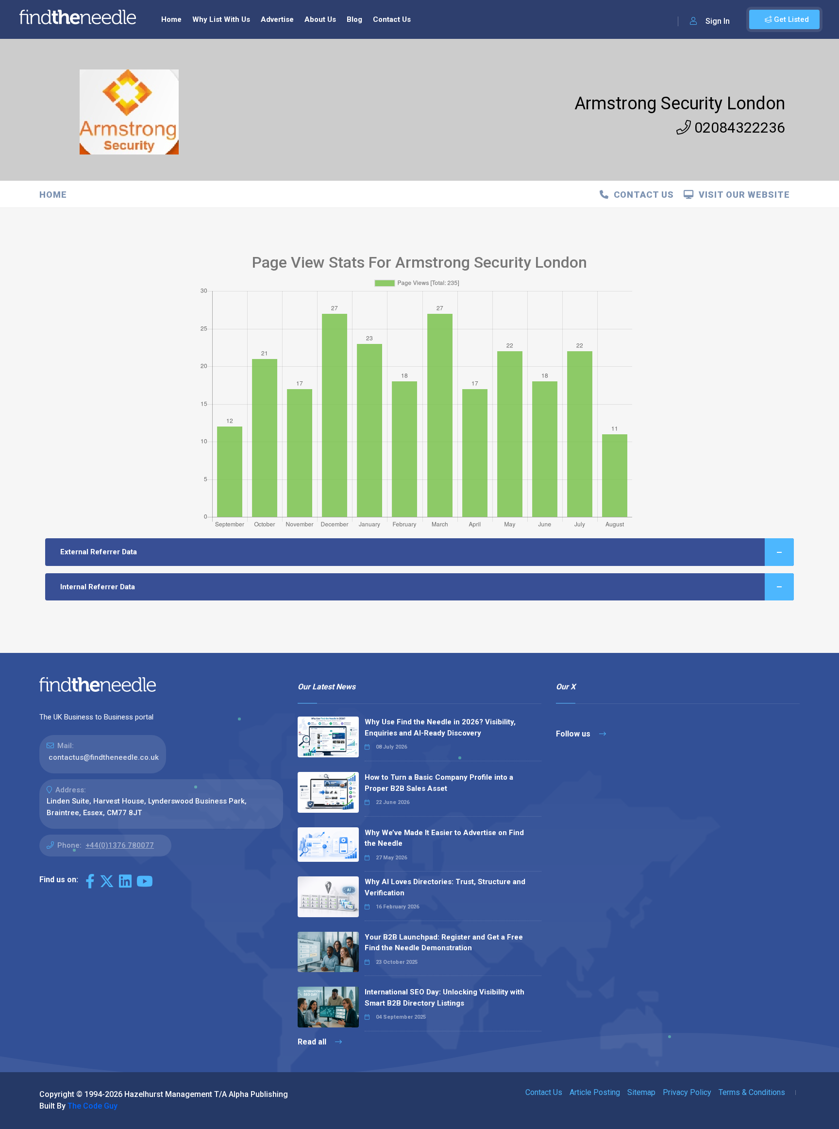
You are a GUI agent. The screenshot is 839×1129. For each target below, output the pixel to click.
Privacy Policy (687, 1092)
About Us (320, 19)
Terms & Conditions (752, 1092)
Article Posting (595, 1092)
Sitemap (641, 1092)
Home (171, 19)
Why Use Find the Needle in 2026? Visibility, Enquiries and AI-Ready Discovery (440, 727)
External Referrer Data (98, 551)
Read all (313, 1041)
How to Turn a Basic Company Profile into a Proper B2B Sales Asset (439, 783)
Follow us (574, 733)
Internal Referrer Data (97, 586)
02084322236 (738, 127)
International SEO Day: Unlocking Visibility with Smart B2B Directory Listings (444, 998)
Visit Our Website (742, 194)
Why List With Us (221, 19)
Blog (354, 19)
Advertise (277, 19)
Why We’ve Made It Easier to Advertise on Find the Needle (444, 838)
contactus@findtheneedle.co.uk (104, 757)
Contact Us (392, 19)
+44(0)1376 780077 (119, 845)
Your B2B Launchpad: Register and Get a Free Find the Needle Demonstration (444, 943)
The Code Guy (92, 1106)
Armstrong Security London (679, 103)
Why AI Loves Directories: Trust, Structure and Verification (445, 887)
